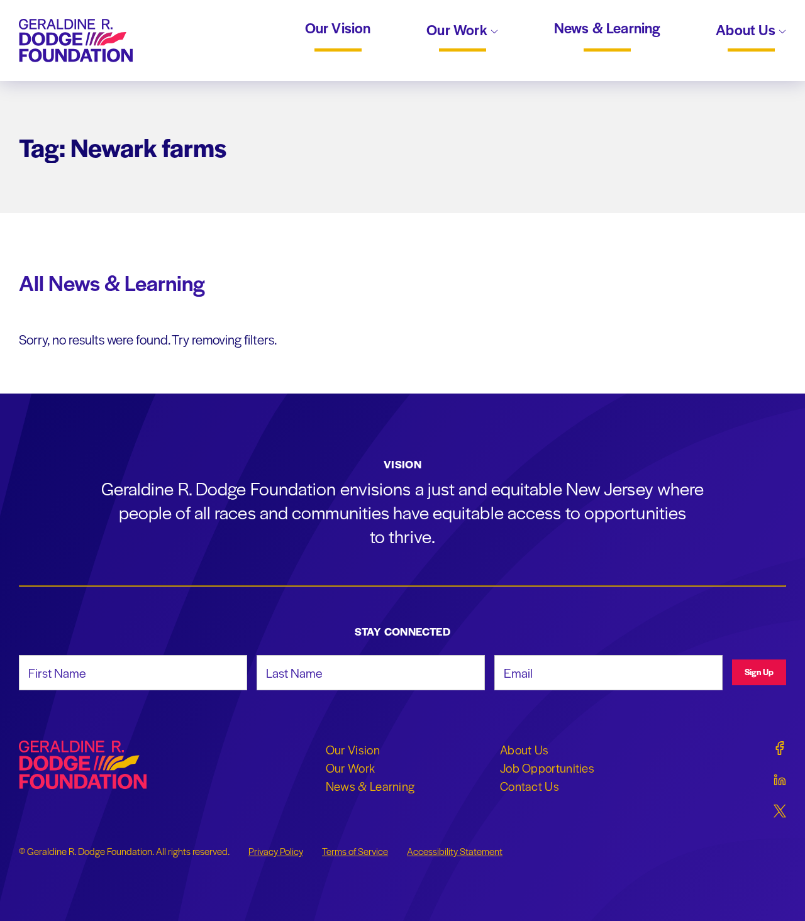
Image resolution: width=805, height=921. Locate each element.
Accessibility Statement (454, 851)
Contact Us (529, 786)
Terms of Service (355, 851)
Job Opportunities (547, 767)
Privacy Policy (275, 851)
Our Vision (338, 28)
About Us (747, 31)
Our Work (458, 31)
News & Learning (607, 28)
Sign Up (759, 672)
